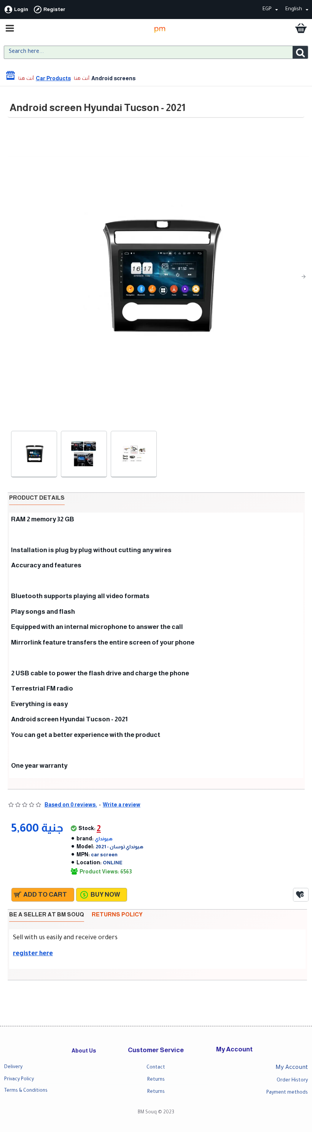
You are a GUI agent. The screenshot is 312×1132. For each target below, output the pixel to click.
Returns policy (117, 914)
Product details (37, 497)
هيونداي (104, 838)
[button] (13, 276)
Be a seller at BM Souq (46, 914)
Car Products (53, 78)
